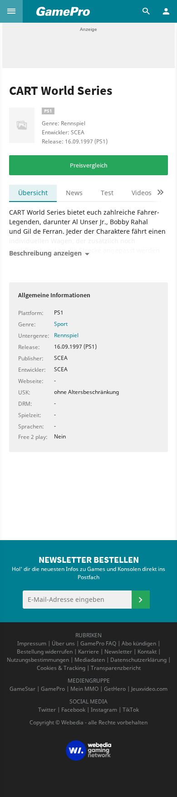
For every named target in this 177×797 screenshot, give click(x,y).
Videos (142, 192)
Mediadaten (89, 660)
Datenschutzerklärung (138, 660)
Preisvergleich (89, 165)
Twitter (47, 709)
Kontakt (147, 651)
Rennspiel (66, 335)
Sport (61, 324)
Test (107, 192)
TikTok (131, 709)
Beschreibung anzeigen (45, 253)
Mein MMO (84, 689)
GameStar (22, 689)
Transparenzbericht (116, 668)
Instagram (104, 709)
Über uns (63, 643)
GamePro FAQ (98, 643)
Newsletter (118, 651)
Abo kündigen (139, 643)
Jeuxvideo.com (149, 689)
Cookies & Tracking (61, 668)
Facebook (73, 709)
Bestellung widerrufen (45, 651)
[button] (11, 11)
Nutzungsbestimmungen (38, 660)
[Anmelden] (141, 599)
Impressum (31, 643)
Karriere (88, 651)
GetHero (115, 689)
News (74, 192)
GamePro (53, 689)
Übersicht (33, 192)
